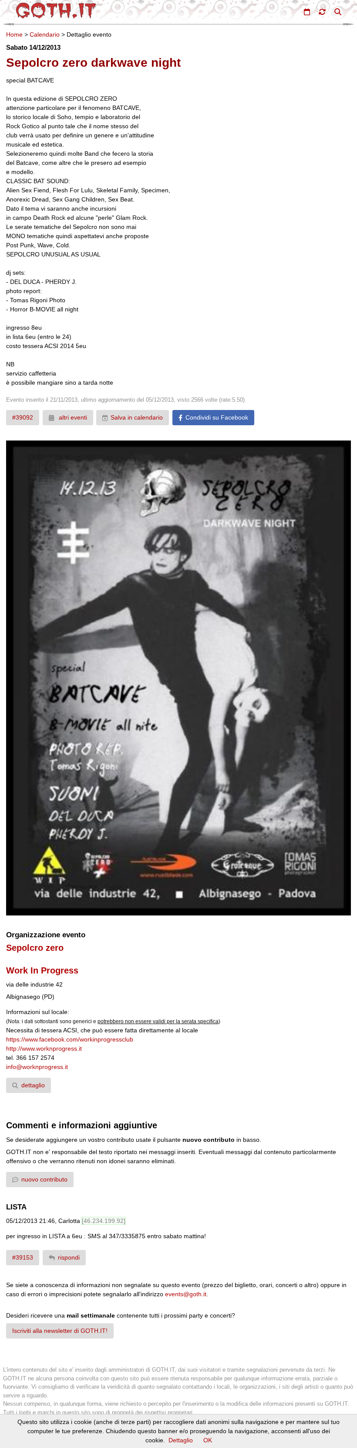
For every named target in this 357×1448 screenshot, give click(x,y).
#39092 (22, 417)
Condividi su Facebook (216, 417)
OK (207, 1440)
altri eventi (72, 417)
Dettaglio (180, 1440)
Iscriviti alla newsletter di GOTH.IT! (60, 1330)
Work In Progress (42, 970)
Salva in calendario (137, 417)
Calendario (45, 34)
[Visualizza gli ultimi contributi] (322, 12)
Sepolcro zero (35, 948)
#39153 (22, 1257)
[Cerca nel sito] (338, 12)
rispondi (69, 1257)
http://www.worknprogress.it (44, 1048)
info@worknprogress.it (37, 1066)
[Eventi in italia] (307, 12)
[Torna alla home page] (56, 10)
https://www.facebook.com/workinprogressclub (69, 1039)
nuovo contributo (44, 1179)
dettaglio (33, 1085)
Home (14, 34)
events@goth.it (185, 1294)
